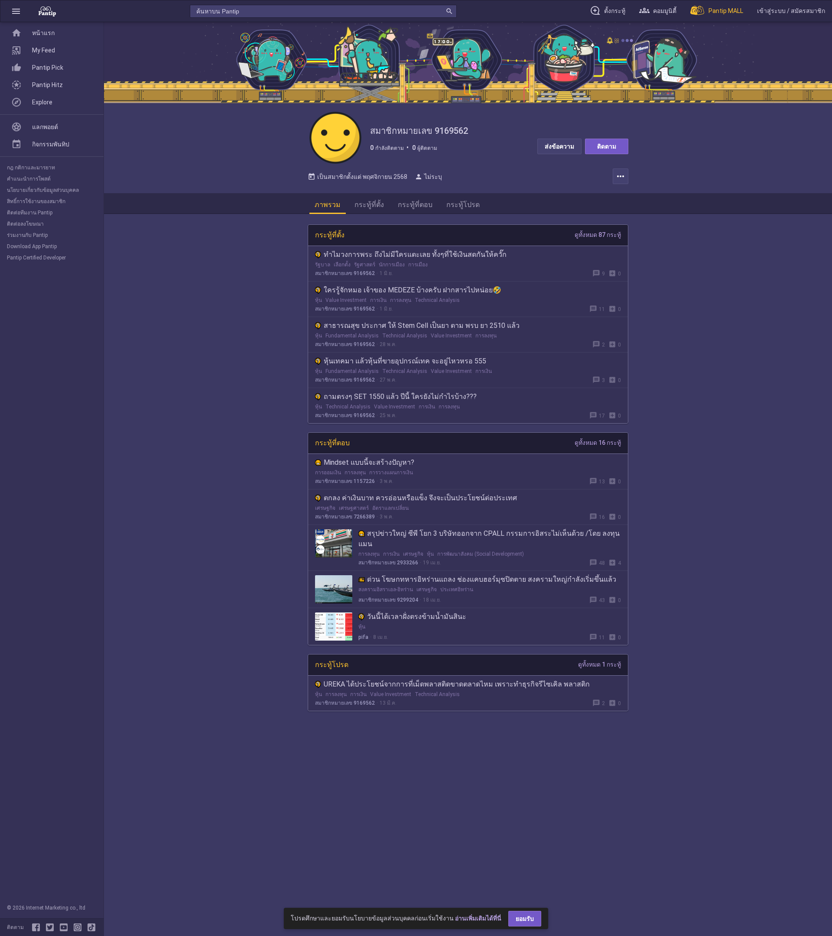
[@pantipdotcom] (79, 927)
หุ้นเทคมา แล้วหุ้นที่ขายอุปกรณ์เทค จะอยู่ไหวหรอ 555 (405, 361)
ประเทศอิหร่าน (456, 589)
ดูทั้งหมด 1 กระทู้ (599, 664)
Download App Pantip (32, 246)
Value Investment (346, 300)
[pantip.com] (47, 11)
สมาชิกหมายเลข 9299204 (388, 600)
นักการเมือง (392, 265)
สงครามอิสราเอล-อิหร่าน (385, 589)
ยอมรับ (525, 918)
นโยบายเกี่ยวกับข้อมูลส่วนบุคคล (43, 190)
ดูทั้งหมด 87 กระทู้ (598, 235)
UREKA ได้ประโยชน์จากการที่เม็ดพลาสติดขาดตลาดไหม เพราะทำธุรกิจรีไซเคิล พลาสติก (457, 684)
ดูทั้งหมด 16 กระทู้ (598, 443)
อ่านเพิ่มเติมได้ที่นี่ (478, 918)
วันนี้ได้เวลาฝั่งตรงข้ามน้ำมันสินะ (416, 616)
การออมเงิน (328, 473)
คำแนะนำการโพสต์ (29, 179)
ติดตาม (606, 146)
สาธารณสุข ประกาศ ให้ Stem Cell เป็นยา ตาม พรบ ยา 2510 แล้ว (422, 325)
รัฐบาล (322, 265)
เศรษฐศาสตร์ (354, 508)
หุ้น (318, 300)
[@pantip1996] (91, 927)
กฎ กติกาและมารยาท (31, 168)
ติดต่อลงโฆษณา (25, 224)
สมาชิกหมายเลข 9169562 (345, 273)
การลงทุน (400, 300)
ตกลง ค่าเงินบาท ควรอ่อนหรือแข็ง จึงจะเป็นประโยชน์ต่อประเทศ (420, 498)
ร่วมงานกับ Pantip (27, 235)
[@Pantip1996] (51, 927)
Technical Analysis (437, 300)
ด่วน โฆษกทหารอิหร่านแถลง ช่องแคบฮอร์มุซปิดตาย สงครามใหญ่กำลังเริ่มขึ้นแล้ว (491, 579)
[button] (16, 11)
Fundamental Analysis (352, 336)
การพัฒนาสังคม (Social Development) (480, 554)
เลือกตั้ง (342, 265)
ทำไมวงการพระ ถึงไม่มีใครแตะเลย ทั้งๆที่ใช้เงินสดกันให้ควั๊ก (415, 254)
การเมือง (418, 265)
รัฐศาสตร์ (364, 265)
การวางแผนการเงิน (391, 473)
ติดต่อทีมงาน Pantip (29, 213)
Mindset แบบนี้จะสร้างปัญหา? (369, 462)
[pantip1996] (65, 927)
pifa (363, 637)
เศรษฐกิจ (325, 508)
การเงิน (378, 300)
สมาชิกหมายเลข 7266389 (345, 517)
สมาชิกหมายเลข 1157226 (345, 481)
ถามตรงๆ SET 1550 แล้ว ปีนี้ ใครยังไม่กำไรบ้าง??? (400, 396)
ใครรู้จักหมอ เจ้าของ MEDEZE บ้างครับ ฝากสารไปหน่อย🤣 (412, 290)
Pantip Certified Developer (36, 258)
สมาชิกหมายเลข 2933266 (388, 563)
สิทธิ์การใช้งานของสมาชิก (36, 201)
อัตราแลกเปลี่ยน (390, 508)
